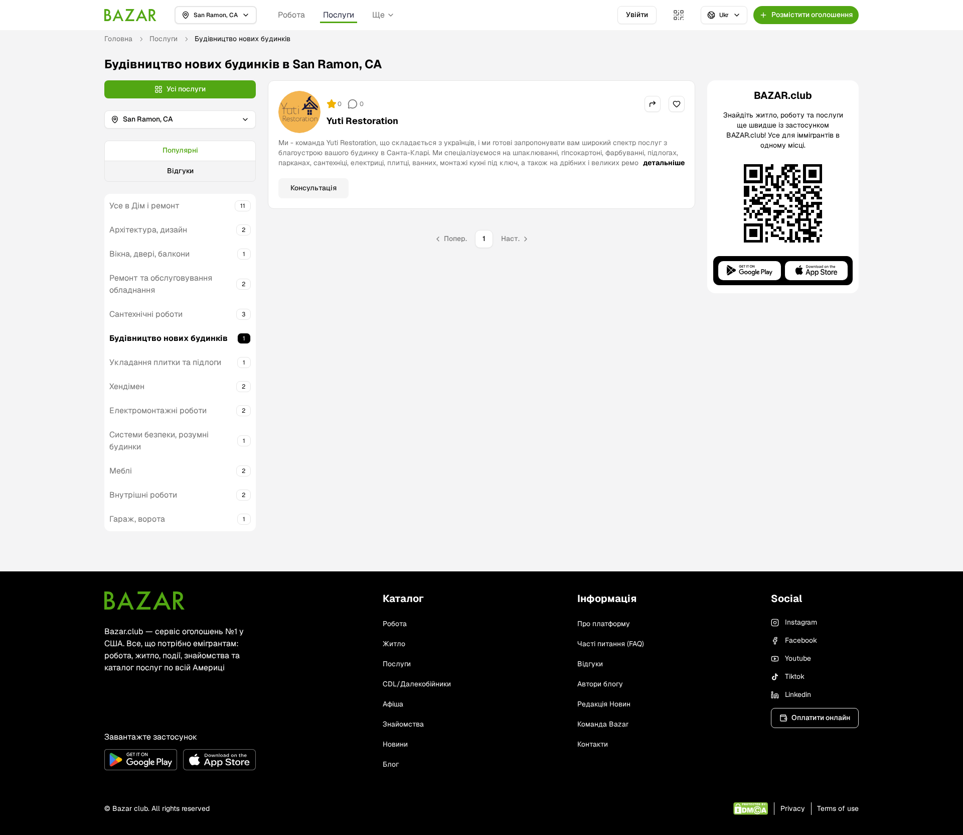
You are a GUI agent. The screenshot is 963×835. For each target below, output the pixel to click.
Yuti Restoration (362, 121)
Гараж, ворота (137, 519)
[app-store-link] (219, 759)
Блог (391, 764)
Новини (395, 744)
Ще (378, 15)
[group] (180, 161)
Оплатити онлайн (820, 717)
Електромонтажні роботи (158, 410)
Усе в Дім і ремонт (144, 205)
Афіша (393, 703)
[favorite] (677, 104)
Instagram (801, 622)
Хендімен (126, 386)
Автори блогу (600, 683)
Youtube (798, 658)
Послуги (338, 15)
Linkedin (798, 694)
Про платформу (603, 623)
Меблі (120, 470)
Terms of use (838, 808)
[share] (653, 104)
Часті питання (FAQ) (610, 643)
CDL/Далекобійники (417, 683)
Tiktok (795, 676)
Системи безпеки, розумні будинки (159, 440)
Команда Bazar (602, 724)
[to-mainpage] (144, 600)
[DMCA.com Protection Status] (750, 808)
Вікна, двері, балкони (149, 254)
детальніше (664, 162)
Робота (291, 15)
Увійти (637, 14)
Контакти (592, 744)
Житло (394, 643)
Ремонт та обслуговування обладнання (160, 284)
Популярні (180, 150)
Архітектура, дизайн (148, 229)
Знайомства (403, 724)
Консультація (313, 187)
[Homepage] (130, 15)
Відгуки (180, 170)
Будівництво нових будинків (168, 338)
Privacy (792, 808)
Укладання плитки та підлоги (165, 362)
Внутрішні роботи (143, 495)
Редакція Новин (603, 703)
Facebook (801, 640)
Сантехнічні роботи (146, 314)
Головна (118, 38)
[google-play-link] (140, 759)
